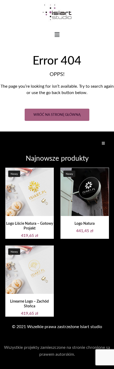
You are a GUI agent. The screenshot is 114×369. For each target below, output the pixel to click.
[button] (57, 35)
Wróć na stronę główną (57, 115)
